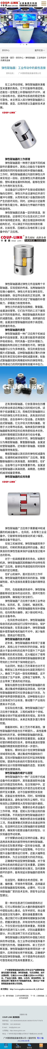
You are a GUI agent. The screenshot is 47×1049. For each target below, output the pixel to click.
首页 (12, 58)
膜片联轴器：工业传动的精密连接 (17, 996)
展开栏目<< (40, 50)
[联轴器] (19, 4)
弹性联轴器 (31, 84)
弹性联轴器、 (23, 973)
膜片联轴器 (29, 446)
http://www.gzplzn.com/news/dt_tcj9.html (27, 989)
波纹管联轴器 (17, 322)
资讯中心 (19, 58)
